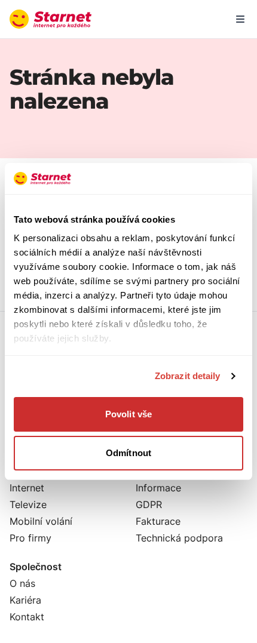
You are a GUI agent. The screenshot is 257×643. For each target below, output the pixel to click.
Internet (27, 488)
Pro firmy (30, 538)
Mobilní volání (41, 521)
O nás (22, 583)
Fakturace (158, 521)
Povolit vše (128, 414)
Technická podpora (179, 538)
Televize (28, 504)
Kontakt (27, 617)
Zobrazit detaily (188, 376)
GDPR (149, 504)
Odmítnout (128, 453)
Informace (158, 488)
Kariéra (25, 600)
